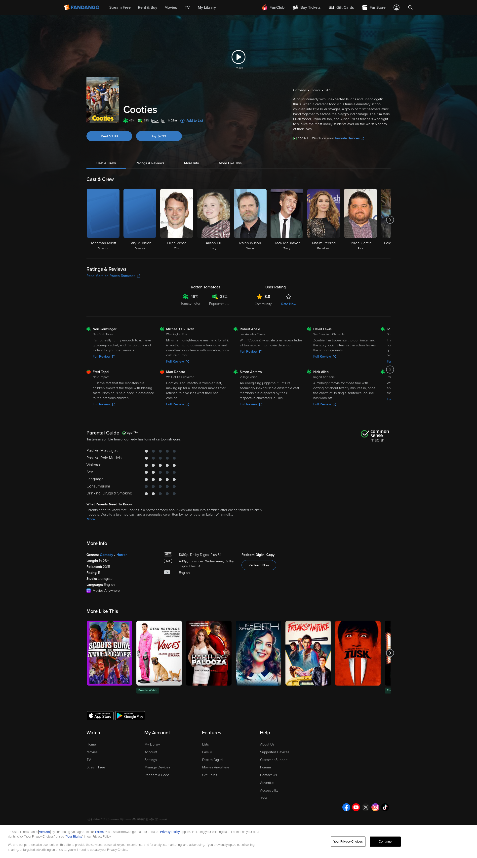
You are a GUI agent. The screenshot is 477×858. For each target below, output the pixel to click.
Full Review (101, 356)
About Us (267, 744)
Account (151, 752)
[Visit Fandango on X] (365, 807)
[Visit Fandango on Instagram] (375, 807)
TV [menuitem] (187, 7)
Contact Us (268, 775)
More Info (191, 163)
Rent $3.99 (109, 136)
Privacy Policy (170, 832)
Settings (151, 760)
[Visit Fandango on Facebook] (346, 807)
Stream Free (96, 767)
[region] (238, 841)
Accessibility (269, 790)
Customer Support (273, 760)
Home (91, 744)
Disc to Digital (212, 760)
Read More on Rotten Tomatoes (110, 276)
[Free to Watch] (159, 653)
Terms (99, 832)
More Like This (230, 163)
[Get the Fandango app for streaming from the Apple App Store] (100, 715)
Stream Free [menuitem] (120, 7)
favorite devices (347, 138)
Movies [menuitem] (170, 7)
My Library (152, 744)
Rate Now (288, 304)
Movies (92, 752)
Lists (205, 744)
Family (207, 752)
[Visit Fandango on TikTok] (385, 807)
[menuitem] (341, 7)
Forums (265, 767)
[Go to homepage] (82, 7)
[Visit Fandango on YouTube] (356, 807)
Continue (385, 842)
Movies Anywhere (215, 767)
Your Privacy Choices (348, 842)
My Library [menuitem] (207, 7)
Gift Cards (209, 775)
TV (89, 760)
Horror (122, 555)
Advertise (267, 783)
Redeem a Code (157, 775)
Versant (44, 832)
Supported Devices (274, 752)
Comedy (106, 555)
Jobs (263, 798)
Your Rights (74, 837)
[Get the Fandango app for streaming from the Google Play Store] (130, 715)
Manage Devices (157, 767)
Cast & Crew (106, 163)
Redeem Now (258, 565)
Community (263, 304)
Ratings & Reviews (150, 163)
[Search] (410, 7)
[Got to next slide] (390, 219)
